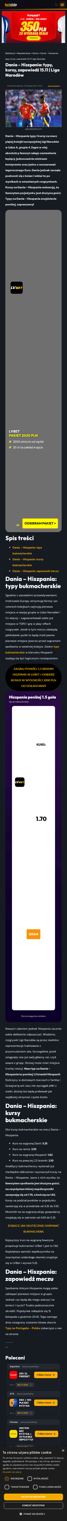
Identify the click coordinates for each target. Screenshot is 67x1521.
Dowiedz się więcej (12, 1472)
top (6, 1347)
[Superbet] (13, 1375)
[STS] (13, 1403)
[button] (56, 5)
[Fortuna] (13, 1434)
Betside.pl (10, 53)
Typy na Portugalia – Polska (22, 1328)
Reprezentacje (23, 53)
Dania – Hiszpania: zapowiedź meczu (36, 571)
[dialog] (33, 1484)
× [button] (63, 1450)
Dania (35, 53)
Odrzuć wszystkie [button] (33, 1505)
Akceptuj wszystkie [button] (33, 1496)
